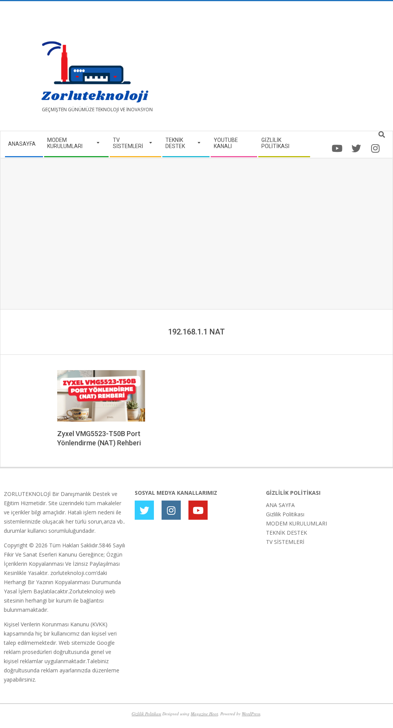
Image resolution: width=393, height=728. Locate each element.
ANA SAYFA (280, 505)
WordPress (251, 713)
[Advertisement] (292, 69)
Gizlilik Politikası (285, 514)
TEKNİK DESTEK (286, 532)
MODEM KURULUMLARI (296, 523)
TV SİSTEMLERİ (285, 541)
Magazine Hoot (204, 713)
